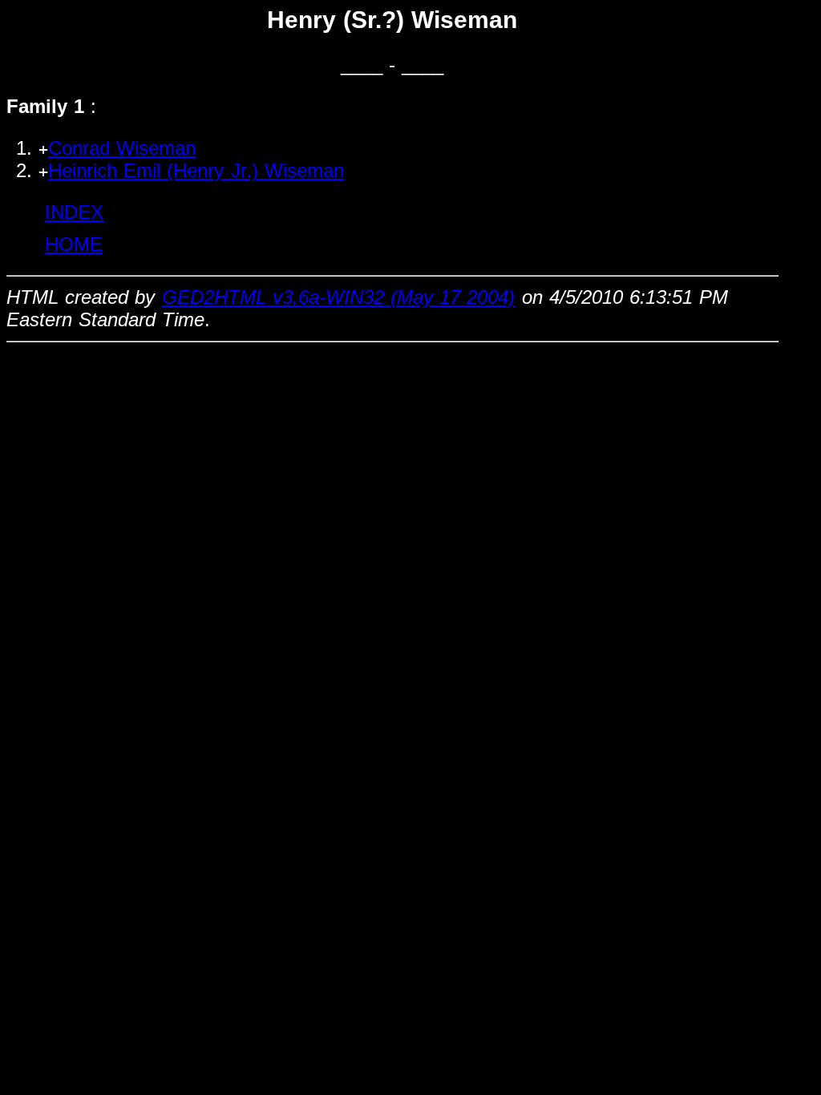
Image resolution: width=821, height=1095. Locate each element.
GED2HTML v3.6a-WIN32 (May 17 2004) (339, 297)
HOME (74, 244)
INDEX (74, 212)
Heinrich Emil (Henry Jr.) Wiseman (196, 170)
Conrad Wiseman (122, 148)
